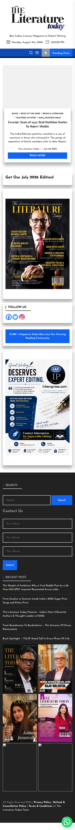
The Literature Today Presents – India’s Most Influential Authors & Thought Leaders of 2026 (34, 614)
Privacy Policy (43, 802)
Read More (37, 155)
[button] (67, 822)
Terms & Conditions (41, 806)
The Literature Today (28, 149)
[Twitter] (15, 317)
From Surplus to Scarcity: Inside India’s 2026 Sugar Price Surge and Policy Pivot (35, 601)
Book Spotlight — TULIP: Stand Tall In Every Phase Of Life (36, 638)
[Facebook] (9, 317)
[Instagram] (22, 317)
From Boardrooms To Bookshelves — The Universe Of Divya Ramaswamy (37, 627)
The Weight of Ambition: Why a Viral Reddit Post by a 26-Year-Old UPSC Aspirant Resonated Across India (36, 587)
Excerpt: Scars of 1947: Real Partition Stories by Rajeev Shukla (37, 124)
